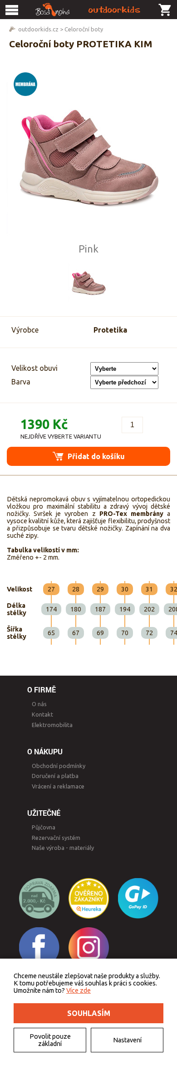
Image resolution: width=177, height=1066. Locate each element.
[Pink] (88, 282)
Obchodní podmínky (58, 766)
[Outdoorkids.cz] (88, 9)
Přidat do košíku (95, 456)
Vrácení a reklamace (58, 786)
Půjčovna (43, 827)
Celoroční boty (83, 29)
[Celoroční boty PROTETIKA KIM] (88, 154)
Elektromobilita (52, 725)
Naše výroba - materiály (63, 847)
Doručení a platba (55, 776)
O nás (39, 704)
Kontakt (42, 714)
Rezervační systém (56, 837)
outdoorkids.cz (38, 29)
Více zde (78, 990)
